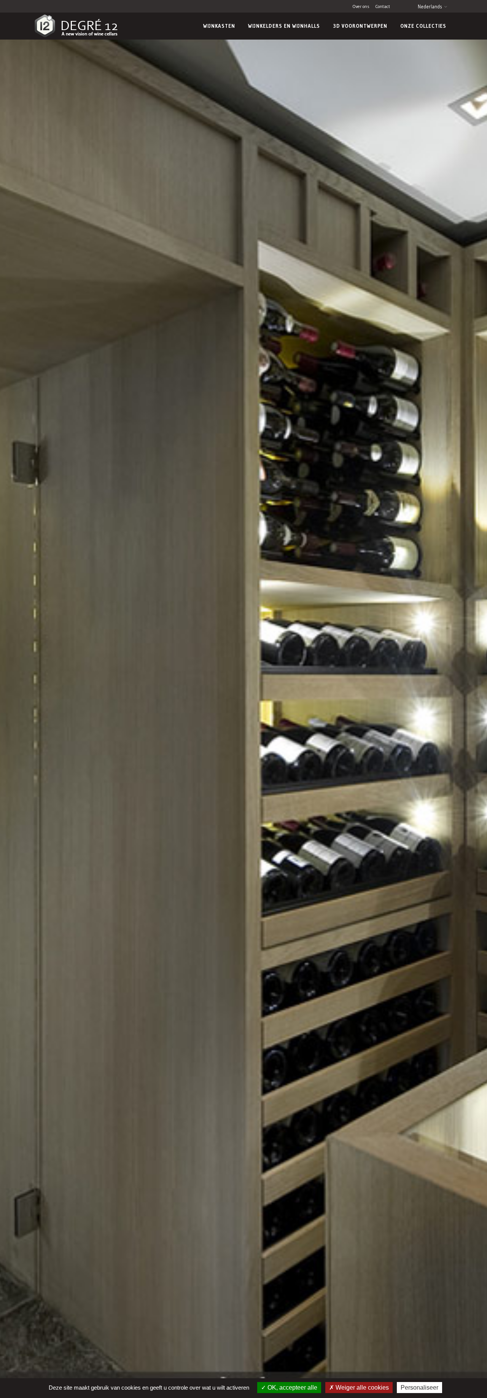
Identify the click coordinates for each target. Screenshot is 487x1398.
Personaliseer (419, 1387)
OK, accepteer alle (291, 1387)
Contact (382, 6)
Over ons (361, 6)
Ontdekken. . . (285, 1106)
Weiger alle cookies (361, 1387)
